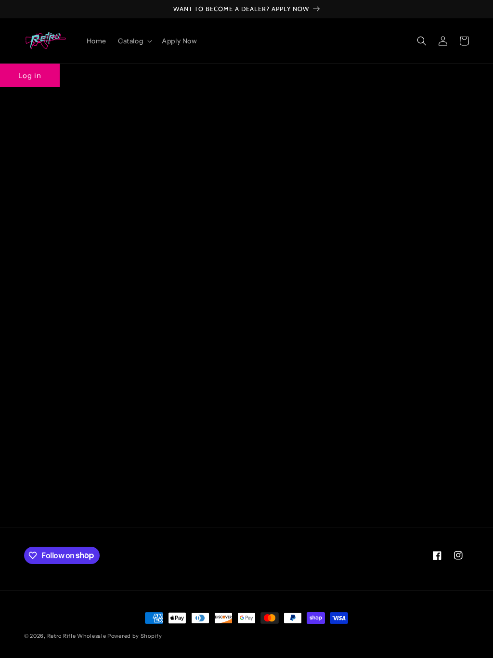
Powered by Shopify (134, 635)
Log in (29, 75)
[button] (134, 41)
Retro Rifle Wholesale (76, 635)
